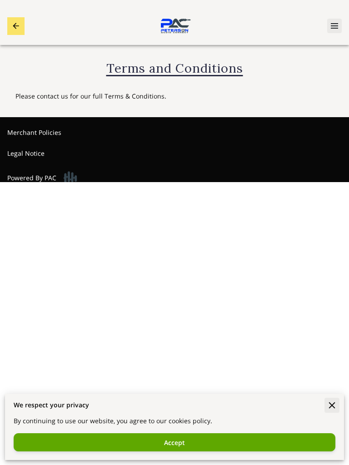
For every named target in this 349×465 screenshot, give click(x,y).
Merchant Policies (34, 132)
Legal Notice (26, 153)
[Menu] (334, 26)
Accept (174, 442)
